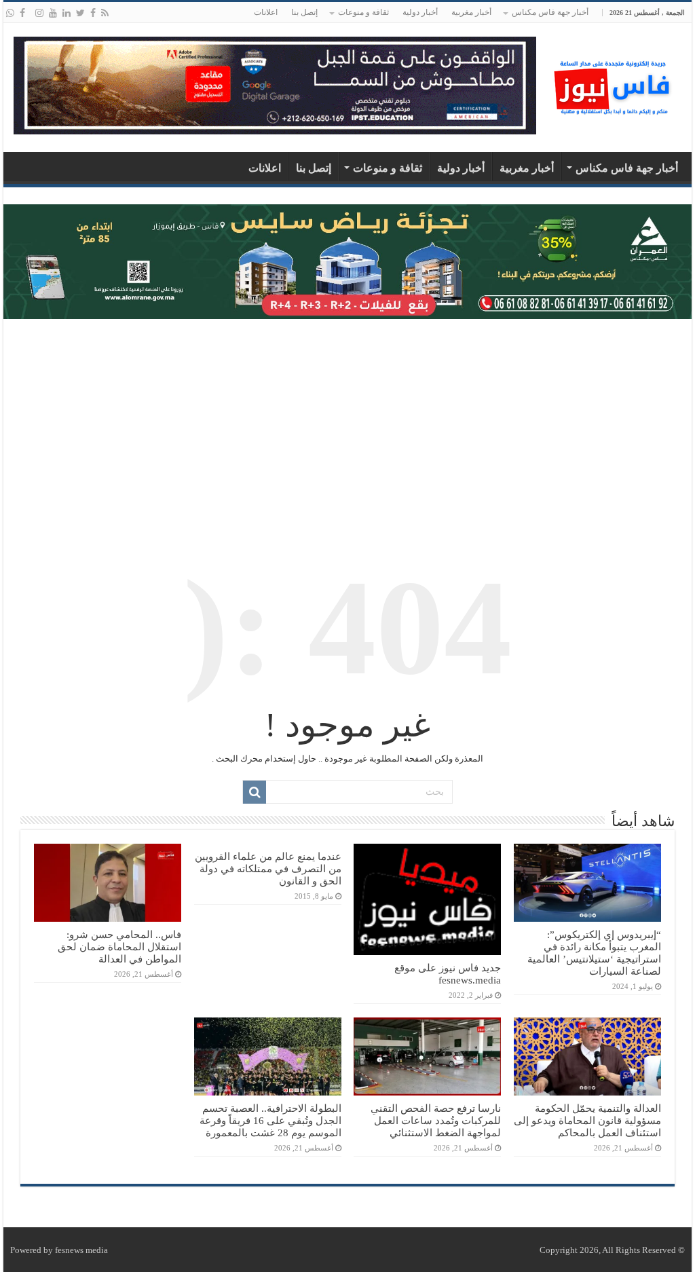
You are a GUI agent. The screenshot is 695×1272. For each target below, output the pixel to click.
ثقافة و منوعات (363, 12)
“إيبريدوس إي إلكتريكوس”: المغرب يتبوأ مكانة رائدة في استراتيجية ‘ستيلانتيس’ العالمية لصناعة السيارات (594, 953)
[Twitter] (80, 13)
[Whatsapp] (10, 13)
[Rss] (105, 13)
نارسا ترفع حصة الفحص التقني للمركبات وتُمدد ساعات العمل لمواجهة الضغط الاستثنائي (436, 1120)
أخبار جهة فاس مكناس (550, 12)
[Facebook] (93, 13)
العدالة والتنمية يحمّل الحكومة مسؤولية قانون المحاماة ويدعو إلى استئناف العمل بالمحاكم (587, 1120)
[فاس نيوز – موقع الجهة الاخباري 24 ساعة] (613, 84)
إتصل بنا (304, 12)
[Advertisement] (347, 428)
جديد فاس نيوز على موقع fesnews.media (447, 974)
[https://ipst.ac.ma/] (275, 84)
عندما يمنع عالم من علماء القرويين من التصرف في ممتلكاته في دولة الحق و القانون (268, 868)
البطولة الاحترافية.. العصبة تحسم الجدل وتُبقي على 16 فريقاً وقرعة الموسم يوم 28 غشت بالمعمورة (270, 1120)
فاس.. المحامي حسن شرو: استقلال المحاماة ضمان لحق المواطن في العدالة (119, 947)
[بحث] (254, 792)
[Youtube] (53, 13)
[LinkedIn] (66, 13)
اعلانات (266, 12)
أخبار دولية (420, 12)
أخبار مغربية (471, 12)
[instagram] (39, 13)
